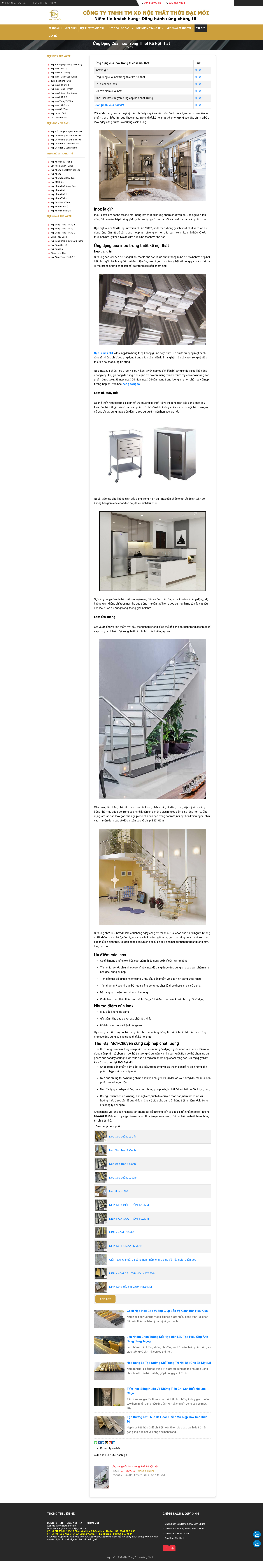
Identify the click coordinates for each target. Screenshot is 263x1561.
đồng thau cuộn (59, 237)
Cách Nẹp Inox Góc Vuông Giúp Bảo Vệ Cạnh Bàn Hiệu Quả (167, 1311)
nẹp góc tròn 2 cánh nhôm (64, 148)
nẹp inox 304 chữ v (60, 105)
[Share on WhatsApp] (95, 1442)
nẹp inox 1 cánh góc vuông (64, 77)
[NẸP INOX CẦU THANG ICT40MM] (101, 1286)
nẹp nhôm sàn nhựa (61, 210)
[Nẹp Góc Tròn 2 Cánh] (101, 1150)
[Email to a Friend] (106, 1442)
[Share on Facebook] (99, 1442)
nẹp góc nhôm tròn (60, 202)
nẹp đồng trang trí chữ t (63, 224)
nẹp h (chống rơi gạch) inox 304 (66, 131)
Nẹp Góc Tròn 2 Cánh (122, 1150)
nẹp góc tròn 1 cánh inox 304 (65, 143)
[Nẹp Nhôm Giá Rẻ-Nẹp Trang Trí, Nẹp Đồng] (54, 15)
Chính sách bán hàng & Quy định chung (185, 1524)
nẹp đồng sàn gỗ (59, 245)
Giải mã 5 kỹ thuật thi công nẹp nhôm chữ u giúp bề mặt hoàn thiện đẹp (152, 1259)
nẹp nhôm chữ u (59, 194)
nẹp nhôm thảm (59, 198)
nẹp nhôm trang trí (149, 28)
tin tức (200, 28)
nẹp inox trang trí (92, 28)
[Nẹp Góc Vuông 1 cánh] (101, 1177)
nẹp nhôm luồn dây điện (63, 178)
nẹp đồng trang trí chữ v (63, 233)
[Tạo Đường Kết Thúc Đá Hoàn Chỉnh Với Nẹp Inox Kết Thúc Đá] (109, 1425)
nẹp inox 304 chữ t (60, 85)
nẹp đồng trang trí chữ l (63, 228)
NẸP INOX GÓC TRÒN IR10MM (129, 1218)
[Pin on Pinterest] (110, 1442)
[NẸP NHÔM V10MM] (101, 1232)
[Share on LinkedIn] (113, 1442)
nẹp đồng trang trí (179, 28)
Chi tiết (198, 70)
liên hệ (53, 36)
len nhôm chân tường (62, 166)
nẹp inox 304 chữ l (60, 97)
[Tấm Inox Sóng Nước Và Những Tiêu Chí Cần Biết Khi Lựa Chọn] (109, 1397)
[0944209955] (257, 1534)
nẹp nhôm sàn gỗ (59, 206)
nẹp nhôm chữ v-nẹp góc (63, 186)
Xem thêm (105, 1299)
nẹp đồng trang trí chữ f (63, 257)
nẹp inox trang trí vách (62, 89)
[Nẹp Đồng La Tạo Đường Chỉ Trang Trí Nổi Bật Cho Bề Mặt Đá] (109, 1371)
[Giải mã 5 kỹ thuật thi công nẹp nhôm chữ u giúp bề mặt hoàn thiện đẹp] (101, 1259)
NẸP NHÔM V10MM (121, 1232)
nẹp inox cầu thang (60, 72)
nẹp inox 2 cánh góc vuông (64, 93)
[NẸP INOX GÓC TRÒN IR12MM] (101, 1204)
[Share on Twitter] (102, 1442)
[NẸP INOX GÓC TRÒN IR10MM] (101, 1218)
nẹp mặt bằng (57, 182)
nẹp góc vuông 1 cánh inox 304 (66, 135)
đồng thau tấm (58, 253)
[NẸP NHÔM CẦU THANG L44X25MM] (101, 1273)
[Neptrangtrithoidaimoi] (166, 1548)
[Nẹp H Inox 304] (101, 1191)
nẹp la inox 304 (58, 113)
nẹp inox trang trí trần (62, 101)
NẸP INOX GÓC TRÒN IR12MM (129, 1205)
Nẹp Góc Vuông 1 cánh (123, 1177)
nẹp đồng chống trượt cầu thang (67, 241)
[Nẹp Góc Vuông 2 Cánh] (101, 1136)
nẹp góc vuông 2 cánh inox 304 (66, 139)
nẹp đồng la (57, 249)
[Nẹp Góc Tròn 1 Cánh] (101, 1163)
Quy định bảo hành (174, 1538)
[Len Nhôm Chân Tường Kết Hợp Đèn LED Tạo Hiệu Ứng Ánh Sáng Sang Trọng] (109, 1345)
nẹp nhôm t (57, 174)
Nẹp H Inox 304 (118, 1191)
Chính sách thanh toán (177, 1533)
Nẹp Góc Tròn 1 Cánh (122, 1163)
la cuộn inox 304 (59, 117)
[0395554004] (257, 1543)
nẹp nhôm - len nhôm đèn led (65, 170)
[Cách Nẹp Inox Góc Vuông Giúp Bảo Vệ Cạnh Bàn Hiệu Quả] (109, 1319)
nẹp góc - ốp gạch (120, 28)
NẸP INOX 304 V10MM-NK (125, 1246)
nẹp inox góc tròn (59, 109)
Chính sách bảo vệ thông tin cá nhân (184, 1528)
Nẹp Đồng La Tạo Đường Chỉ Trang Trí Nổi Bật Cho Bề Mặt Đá (169, 1363)
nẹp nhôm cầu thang (61, 162)
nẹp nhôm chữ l (59, 190)
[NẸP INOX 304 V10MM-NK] (101, 1245)
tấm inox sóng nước (61, 81)
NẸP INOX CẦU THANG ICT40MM (130, 1287)
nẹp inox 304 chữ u (60, 68)
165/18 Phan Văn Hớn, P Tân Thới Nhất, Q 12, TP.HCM (30, 3)
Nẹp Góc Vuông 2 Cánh (123, 1136)
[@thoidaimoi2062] (172, 1548)
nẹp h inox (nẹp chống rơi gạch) (66, 64)
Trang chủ (55, 28)
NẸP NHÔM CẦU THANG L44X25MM (132, 1273)
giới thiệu (71, 28)
